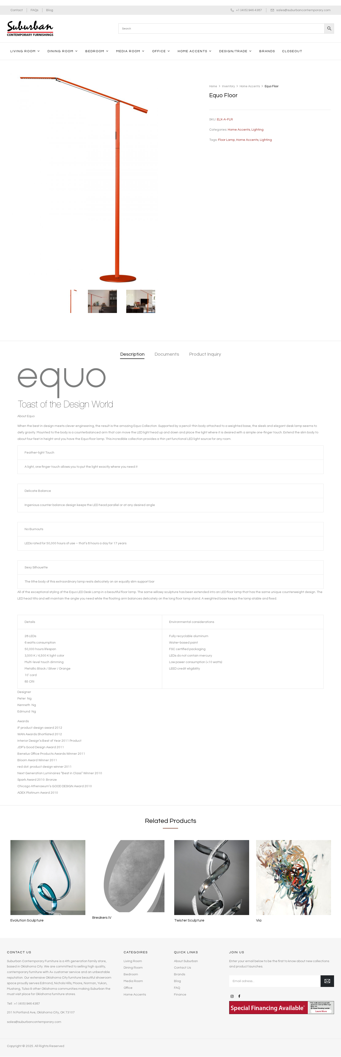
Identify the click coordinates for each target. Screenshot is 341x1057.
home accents (247, 140)
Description (132, 354)
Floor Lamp (226, 140)
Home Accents (250, 86)
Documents (166, 354)
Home (213, 86)
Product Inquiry (205, 354)
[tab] (132, 354)
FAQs (34, 10)
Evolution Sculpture (27, 920)
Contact (16, 10)
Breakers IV (101, 917)
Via (258, 920)
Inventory (228, 86)
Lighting (257, 129)
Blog (49, 10)
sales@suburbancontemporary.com (303, 10)
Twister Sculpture (189, 920)
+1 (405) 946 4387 (249, 10)
